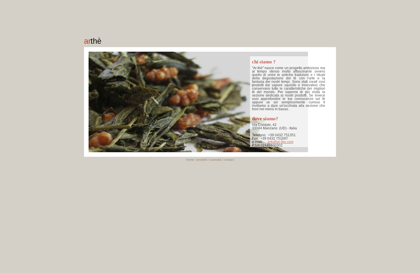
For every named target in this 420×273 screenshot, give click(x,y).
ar (92, 41)
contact (229, 159)
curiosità (215, 159)
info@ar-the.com (280, 142)
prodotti (202, 159)
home (190, 159)
